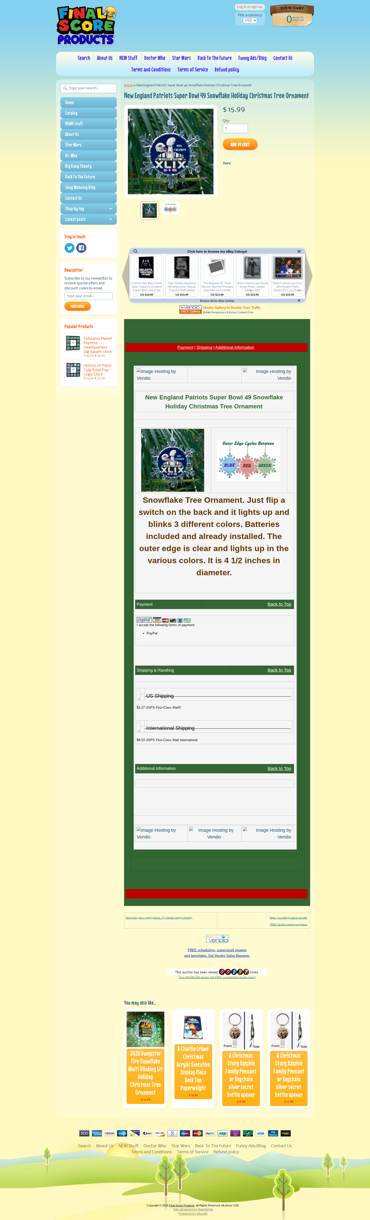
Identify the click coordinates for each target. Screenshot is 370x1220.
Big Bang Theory (78, 166)
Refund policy (227, 69)
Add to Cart (240, 144)
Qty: (226, 121)
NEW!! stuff (74, 123)
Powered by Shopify (193, 1213)
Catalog (71, 113)
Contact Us (282, 57)
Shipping (204, 347)
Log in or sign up (249, 7)
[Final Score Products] (86, 44)
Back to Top (279, 604)
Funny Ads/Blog (252, 57)
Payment (185, 347)
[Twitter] (69, 248)
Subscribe (77, 306)
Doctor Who (154, 57)
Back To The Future (215, 57)
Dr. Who (71, 155)
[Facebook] (81, 248)
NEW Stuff (128, 57)
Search (84, 57)
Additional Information (234, 347)
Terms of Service (192, 69)
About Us (105, 57)
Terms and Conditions (151, 69)
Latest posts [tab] (75, 219)
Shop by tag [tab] (74, 208)
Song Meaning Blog (80, 187)
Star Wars (181, 57)
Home (69, 102)
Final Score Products (182, 1205)
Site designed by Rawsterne (193, 1209)
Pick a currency (250, 15)
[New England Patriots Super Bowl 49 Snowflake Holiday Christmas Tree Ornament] (149, 210)
